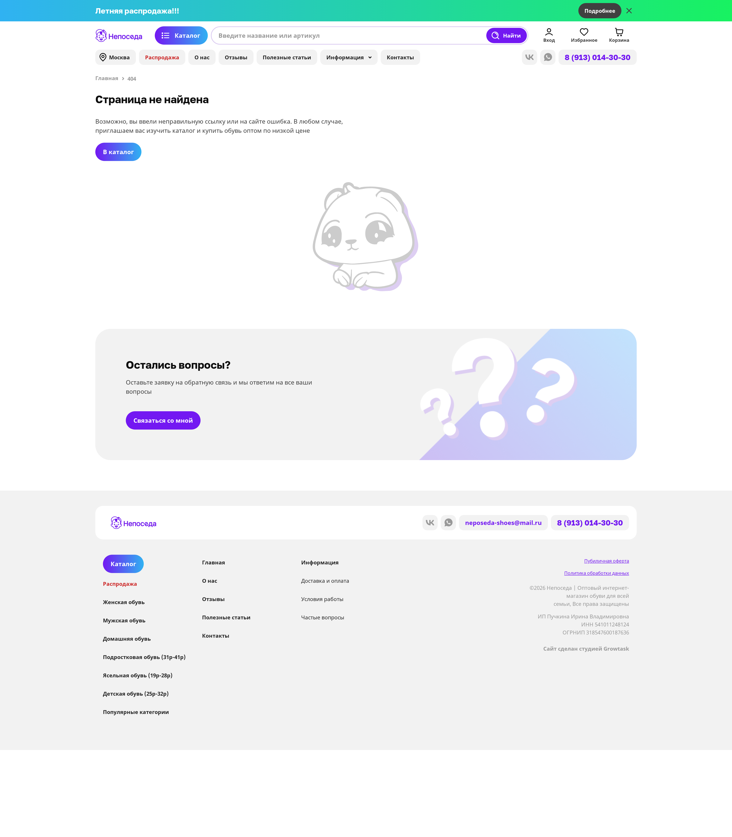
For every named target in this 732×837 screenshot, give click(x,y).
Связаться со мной (163, 420)
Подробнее (599, 10)
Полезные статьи (287, 57)
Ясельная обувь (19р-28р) (138, 675)
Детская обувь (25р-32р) (136, 693)
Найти (512, 35)
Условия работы (322, 599)
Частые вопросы (322, 617)
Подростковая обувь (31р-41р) (144, 657)
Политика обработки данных (596, 573)
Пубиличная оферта (606, 561)
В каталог (118, 152)
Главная (213, 562)
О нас (201, 57)
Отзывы (236, 57)
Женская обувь (124, 602)
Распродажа (162, 57)
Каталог (187, 35)
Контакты (400, 57)
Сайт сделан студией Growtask (586, 648)
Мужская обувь (124, 620)
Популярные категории (136, 711)
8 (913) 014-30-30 (598, 57)
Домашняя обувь (127, 638)
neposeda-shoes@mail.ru (503, 522)
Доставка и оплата (325, 580)
